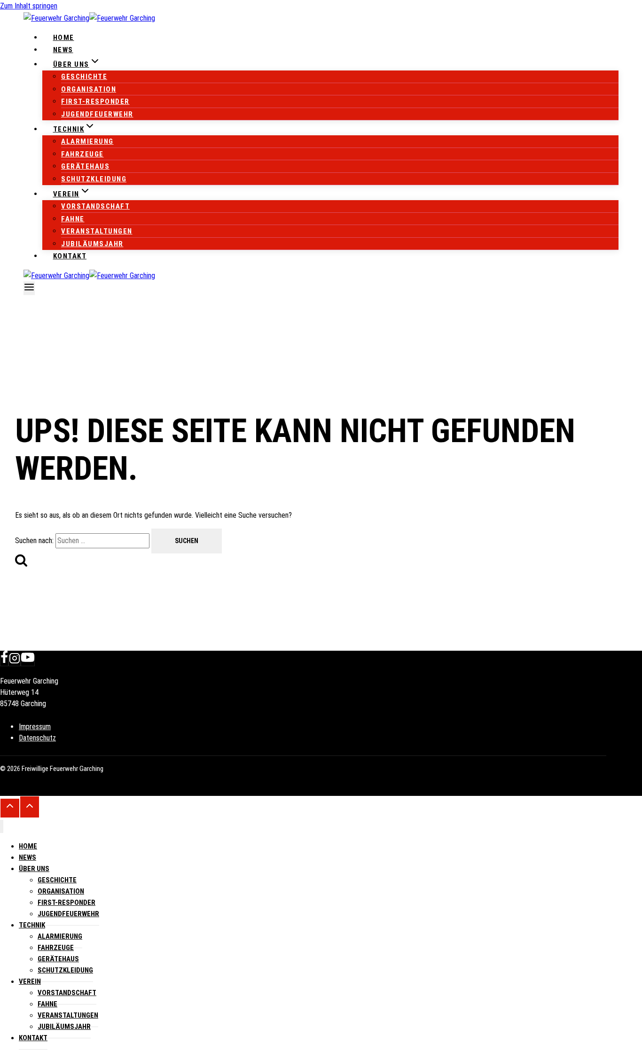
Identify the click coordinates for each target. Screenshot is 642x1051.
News (63, 50)
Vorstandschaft (95, 206)
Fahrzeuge (82, 154)
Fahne (73, 219)
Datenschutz (37, 737)
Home (63, 37)
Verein (30, 981)
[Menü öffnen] (29, 288)
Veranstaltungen (97, 231)
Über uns (34, 868)
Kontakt (70, 256)
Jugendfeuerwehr (97, 114)
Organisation (88, 89)
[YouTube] (28, 660)
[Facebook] (4, 660)
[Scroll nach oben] (10, 808)
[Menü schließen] (1, 826)
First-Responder (95, 101)
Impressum (35, 726)
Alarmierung (87, 141)
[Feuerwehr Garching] (89, 18)
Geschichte (84, 76)
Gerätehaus (85, 166)
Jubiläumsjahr (92, 244)
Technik (32, 925)
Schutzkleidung (93, 179)
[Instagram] (14, 660)
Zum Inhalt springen (28, 5)
